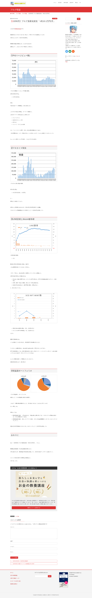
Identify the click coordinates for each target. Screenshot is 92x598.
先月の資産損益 (13, 575)
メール (12, 546)
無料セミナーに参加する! (33, 507)
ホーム (11, 572)
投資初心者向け (13, 583)
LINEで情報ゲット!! (14, 578)
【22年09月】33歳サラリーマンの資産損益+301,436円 (23, 563)
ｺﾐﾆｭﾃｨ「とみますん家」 (15, 581)
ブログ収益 (55, 18)
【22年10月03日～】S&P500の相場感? (20, 561)
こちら (77, 56)
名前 (11, 541)
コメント (12, 527)
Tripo (66, 61)
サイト (11, 551)
